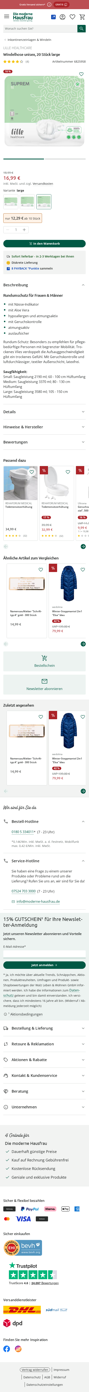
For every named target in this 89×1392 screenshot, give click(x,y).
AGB (47, 1377)
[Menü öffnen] (6, 17)
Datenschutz (32, 1377)
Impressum (61, 1370)
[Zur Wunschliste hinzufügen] (81, 74)
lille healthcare (17, 48)
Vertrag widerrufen (35, 1370)
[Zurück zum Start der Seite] (85, 1363)
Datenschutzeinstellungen (44, 1385)
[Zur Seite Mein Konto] (62, 17)
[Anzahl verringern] (8, 229)
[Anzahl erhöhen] (24, 229)
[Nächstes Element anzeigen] (83, 546)
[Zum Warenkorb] (82, 17)
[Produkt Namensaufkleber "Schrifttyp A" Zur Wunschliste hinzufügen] (40, 569)
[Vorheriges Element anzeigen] (5, 546)
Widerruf (60, 1377)
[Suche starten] (81, 28)
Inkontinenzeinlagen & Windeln (29, 40)
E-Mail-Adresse (13, 947)
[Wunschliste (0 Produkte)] (72, 17)
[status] (39, 29)
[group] (44, 111)
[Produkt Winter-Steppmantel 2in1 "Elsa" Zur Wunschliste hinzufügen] (82, 569)
